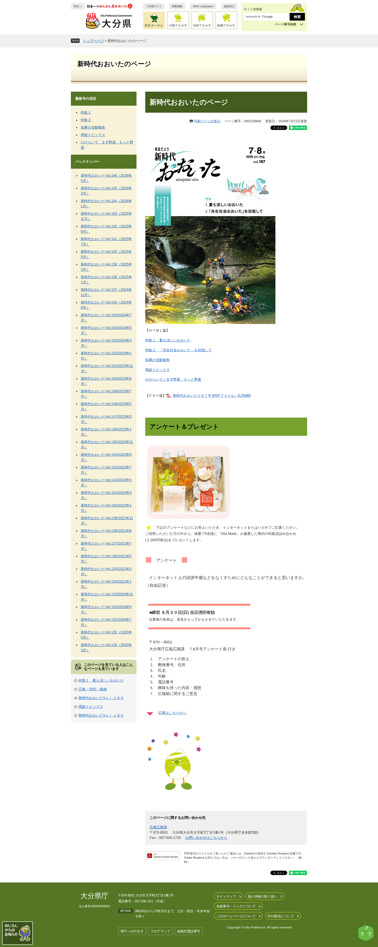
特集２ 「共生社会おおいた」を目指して (178, 350)
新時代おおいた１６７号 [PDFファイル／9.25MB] (212, 395)
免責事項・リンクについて (236, 906)
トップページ (93, 41)
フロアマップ (160, 931)
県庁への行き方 (132, 931)
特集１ (86, 112)
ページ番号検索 (285, 24)
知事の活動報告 (157, 360)
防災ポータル (154, 25)
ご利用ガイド (154, 6)
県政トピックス (157, 370)
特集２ (86, 120)
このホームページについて (236, 916)
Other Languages (203, 6)
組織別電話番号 (188, 931)
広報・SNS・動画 (93, 689)
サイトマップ (226, 896)
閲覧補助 (177, 6)
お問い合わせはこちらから (206, 838)
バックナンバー (87, 161)
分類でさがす (178, 25)
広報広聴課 (158, 827)
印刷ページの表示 (207, 121)
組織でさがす (226, 25)
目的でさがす (202, 25)
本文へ (78, 6)
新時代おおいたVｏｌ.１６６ (101, 698)
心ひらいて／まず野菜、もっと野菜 (173, 379)
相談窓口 (229, 6)
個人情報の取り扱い (262, 896)
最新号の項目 (85, 98)
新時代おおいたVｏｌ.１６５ (101, 715)
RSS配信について (281, 916)
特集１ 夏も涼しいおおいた (168, 340)
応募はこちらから (172, 713)
